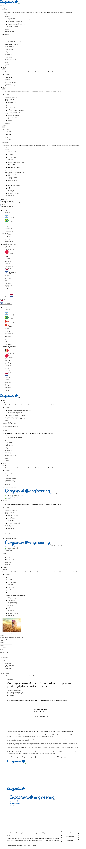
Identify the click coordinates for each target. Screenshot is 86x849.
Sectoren (7, 34)
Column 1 (11, 808)
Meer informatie (6, 14)
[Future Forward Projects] (44, 625)
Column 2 (11, 822)
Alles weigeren (70, 840)
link (3, 9)
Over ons (7, 142)
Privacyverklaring (13, 778)
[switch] (0, 202)
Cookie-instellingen (12, 840)
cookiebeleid (17, 845)
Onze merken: (10, 793)
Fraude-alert (12, 785)
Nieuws (6, 127)
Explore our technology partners (10, 487)
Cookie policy (12, 783)
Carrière (7, 89)
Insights (6, 9)
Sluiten (2, 642)
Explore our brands (7, 484)
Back (9, 18)
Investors (11, 774)
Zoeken (2, 635)
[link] (12, 3)
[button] (8, 296)
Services (7, 69)
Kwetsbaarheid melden (14, 780)
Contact (13, 819)
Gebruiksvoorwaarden (14, 775)
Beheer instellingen (70, 836)
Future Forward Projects (8, 632)
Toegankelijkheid (13, 777)
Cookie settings (12, 782)
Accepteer (70, 832)
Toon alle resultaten (4, 657)
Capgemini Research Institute (9, 423)
